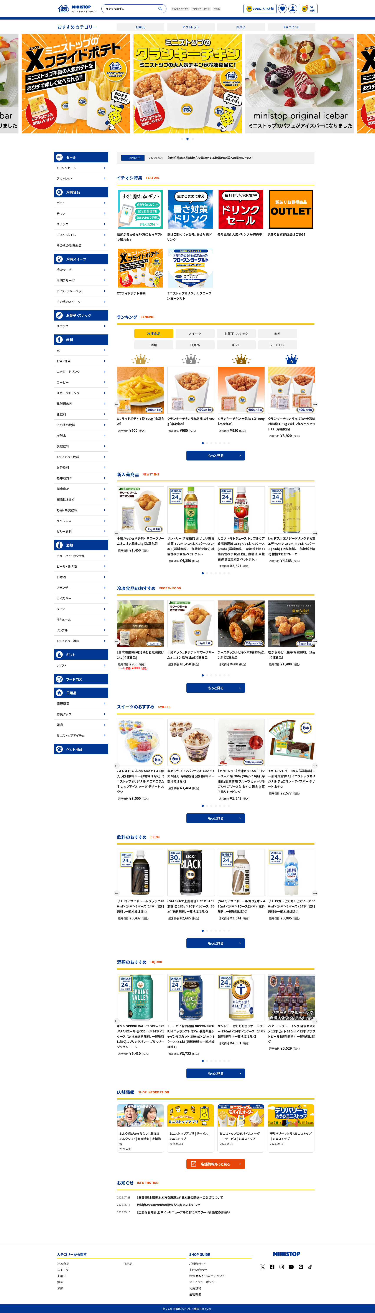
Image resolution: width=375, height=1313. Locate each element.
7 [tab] (229, 443)
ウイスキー (64, 598)
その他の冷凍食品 (69, 245)
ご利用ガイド (197, 1263)
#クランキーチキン (201, 8)
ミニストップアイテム (71, 735)
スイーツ (63, 1270)
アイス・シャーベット (70, 291)
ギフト (70, 654)
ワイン (61, 609)
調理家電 (63, 703)
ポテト (61, 203)
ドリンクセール (67, 168)
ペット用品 (74, 749)
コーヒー (63, 382)
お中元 (140, 27)
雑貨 (60, 725)
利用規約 (195, 1288)
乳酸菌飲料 (65, 403)
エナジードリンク (68, 371)
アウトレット (191, 27)
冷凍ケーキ (64, 270)
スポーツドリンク (68, 393)
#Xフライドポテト (180, 8)
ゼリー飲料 (64, 531)
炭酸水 (61, 435)
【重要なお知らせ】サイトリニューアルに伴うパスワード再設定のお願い (183, 1212)
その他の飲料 (66, 425)
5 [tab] (220, 443)
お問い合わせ (198, 1270)
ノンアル (62, 630)
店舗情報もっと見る (215, 1164)
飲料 (69, 339)
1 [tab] (182, 139)
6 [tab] (224, 443)
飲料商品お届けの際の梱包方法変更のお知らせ (168, 1205)
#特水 (217, 8)
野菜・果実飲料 (67, 510)
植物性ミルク (66, 499)
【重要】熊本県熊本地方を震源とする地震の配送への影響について (210, 158)
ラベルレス (64, 521)
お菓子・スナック (78, 315)
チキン (61, 213)
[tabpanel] (187, 83)
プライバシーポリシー (203, 1282)
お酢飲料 (63, 467)
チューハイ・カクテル (71, 555)
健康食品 (63, 489)
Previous (117, 404)
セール (71, 157)
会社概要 (195, 1294)
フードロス (74, 679)
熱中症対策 (65, 478)
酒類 (69, 545)
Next (315, 404)
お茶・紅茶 (64, 361)
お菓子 (241, 27)
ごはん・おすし (66, 235)
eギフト (62, 665)
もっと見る (216, 455)
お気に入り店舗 (263, 9)
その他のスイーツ (69, 301)
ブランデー (64, 587)
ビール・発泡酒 (67, 566)
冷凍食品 (73, 192)
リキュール (64, 619)
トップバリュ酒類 (68, 641)
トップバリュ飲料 (68, 457)
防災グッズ (64, 714)
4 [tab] (216, 443)
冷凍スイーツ (76, 259)
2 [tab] (187, 139)
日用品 (71, 692)
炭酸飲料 (63, 446)
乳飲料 (61, 414)
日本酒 (61, 577)
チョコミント (291, 27)
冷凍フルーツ (66, 280)
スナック (62, 224)
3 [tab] (193, 139)
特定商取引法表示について (207, 1276)
